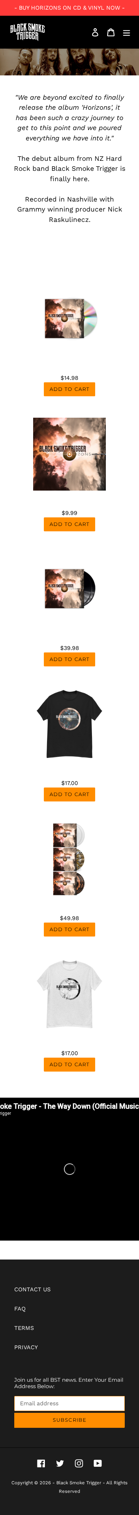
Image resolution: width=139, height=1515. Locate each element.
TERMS (24, 1328)
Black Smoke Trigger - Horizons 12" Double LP (69, 634)
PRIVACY (26, 1347)
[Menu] (126, 32)
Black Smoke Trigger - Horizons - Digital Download (69, 499)
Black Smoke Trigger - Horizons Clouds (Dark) (69, 769)
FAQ (20, 1308)
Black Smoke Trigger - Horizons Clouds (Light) (69, 1039)
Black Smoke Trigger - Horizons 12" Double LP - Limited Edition (69, 904)
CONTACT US (32, 1289)
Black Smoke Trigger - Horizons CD (69, 364)
